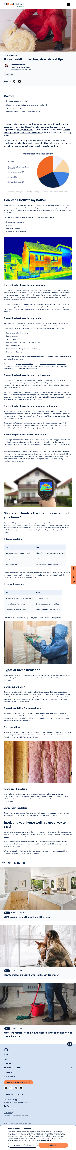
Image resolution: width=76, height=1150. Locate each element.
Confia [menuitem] (6, 1106)
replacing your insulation (24, 364)
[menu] (34, 4)
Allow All (53, 1145)
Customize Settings (22, 1145)
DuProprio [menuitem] (8, 1112)
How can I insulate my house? (17, 101)
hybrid (17, 425)
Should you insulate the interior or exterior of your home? (26, 105)
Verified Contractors (15, 853)
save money (42, 832)
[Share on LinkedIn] (19, 81)
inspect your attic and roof (33, 304)
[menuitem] (6, 1049)
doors (64, 425)
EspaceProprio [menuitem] (9, 1099)
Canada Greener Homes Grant (26, 834)
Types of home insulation (15, 108)
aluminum (7, 425)
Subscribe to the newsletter (17, 1082)
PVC (64, 423)
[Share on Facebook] (14, 81)
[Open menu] (68, 4)
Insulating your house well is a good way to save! (23, 111)
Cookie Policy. (46, 1140)
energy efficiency (25, 129)
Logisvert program (23, 841)
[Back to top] (69, 1043)
